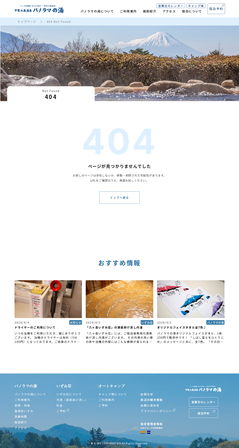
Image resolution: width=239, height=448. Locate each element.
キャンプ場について (113, 394)
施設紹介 (149, 11)
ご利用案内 (128, 11)
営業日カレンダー (171, 6)
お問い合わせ (149, 405)
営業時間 (21, 416)
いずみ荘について (69, 394)
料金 (60, 405)
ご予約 (103, 405)
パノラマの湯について (97, 11)
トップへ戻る (119, 197)
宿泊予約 (216, 8)
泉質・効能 (22, 405)
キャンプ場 (196, 6)
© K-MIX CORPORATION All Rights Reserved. (119, 443)
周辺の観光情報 (151, 400)
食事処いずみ (24, 411)
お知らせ (146, 394)
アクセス (169, 11)
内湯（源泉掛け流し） (72, 400)
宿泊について (192, 11)
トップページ (26, 21)
